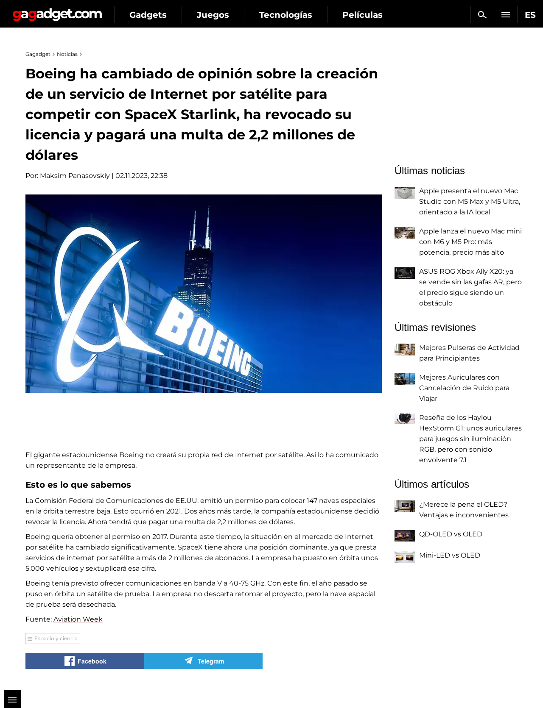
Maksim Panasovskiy (75, 176)
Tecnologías (285, 15)
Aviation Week (78, 619)
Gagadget (57, 11)
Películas (362, 15)
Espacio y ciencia (56, 638)
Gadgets (148, 15)
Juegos (213, 15)
